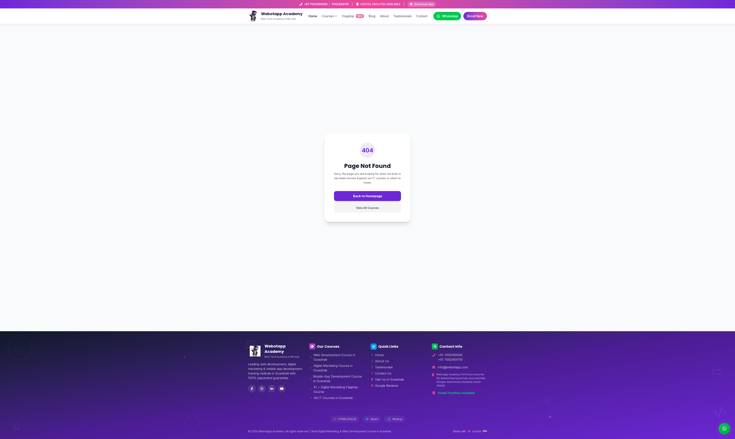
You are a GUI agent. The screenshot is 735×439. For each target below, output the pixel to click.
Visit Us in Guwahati (389, 379)
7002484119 (340, 4)
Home (313, 16)
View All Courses (367, 207)
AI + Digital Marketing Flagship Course (336, 389)
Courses (328, 16)
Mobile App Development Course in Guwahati (337, 378)
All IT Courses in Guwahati (333, 398)
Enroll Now (475, 16)
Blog (372, 16)
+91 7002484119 (450, 359)
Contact (421, 16)
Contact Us (383, 373)
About (384, 16)
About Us (382, 361)
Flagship (352, 16)
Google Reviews (386, 385)
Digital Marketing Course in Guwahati (333, 368)
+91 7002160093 (315, 4)
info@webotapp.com (453, 367)
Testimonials (402, 16)
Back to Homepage (367, 196)
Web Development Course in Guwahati (334, 357)
